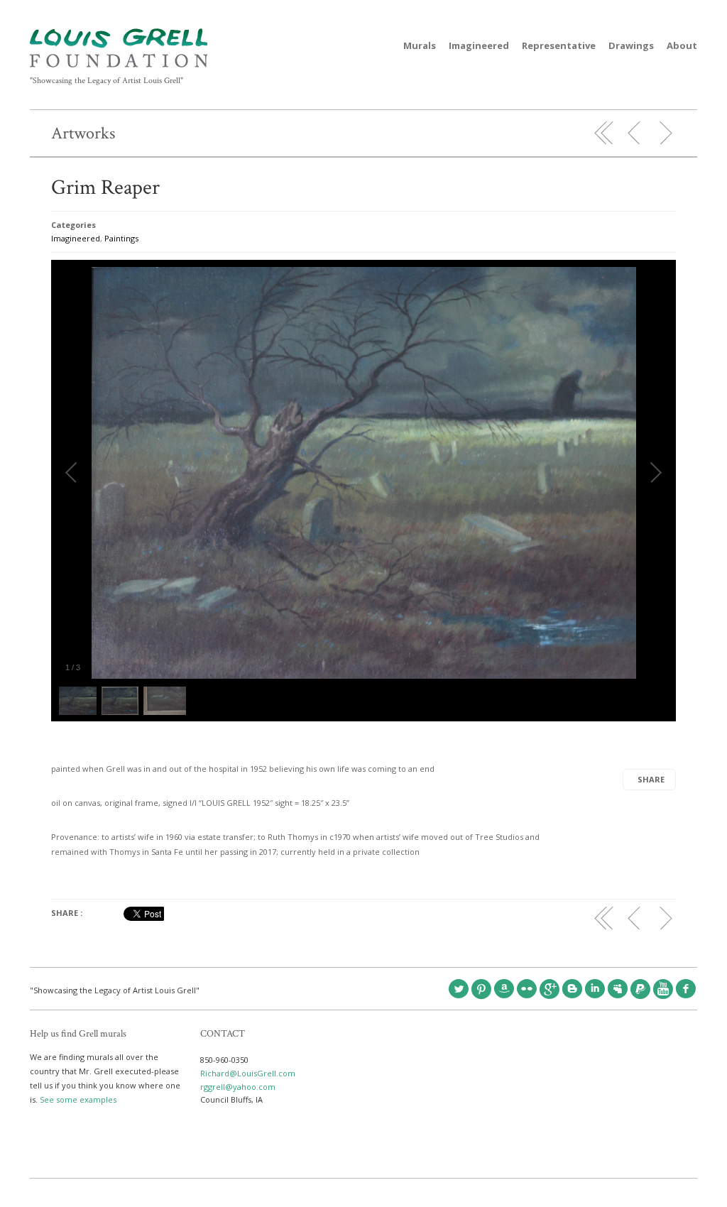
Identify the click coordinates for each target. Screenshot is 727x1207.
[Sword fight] (634, 132)
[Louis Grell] (118, 64)
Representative (559, 45)
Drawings (631, 45)
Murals (419, 45)
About (682, 45)
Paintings (121, 238)
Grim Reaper (105, 188)
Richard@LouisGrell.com (247, 1073)
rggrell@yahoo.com (237, 1086)
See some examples (78, 1099)
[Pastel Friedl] (665, 132)
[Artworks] (604, 132)
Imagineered (479, 45)
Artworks (83, 133)
